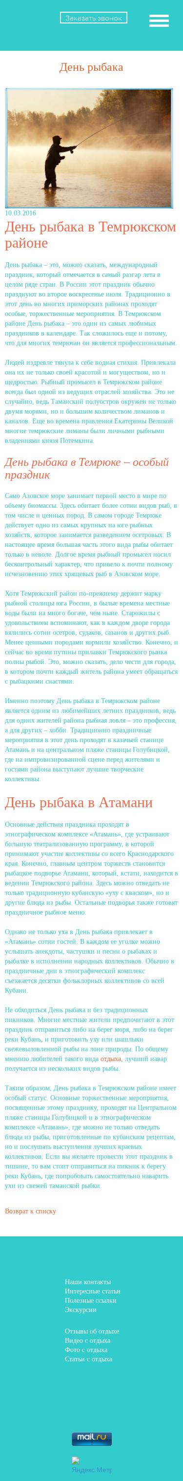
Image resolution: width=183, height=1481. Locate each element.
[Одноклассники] (133, 1385)
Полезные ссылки (91, 1300)
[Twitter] (105, 1385)
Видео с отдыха (87, 1340)
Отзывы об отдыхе (92, 1331)
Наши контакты (88, 1282)
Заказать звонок (93, 18)
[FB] (50, 1385)
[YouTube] (133, 1410)
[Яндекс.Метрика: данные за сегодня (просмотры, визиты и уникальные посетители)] (92, 1465)
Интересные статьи (93, 1291)
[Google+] (77, 1410)
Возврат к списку (30, 1211)
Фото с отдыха (86, 1350)
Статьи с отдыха (88, 1359)
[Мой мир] (50, 1410)
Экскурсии (81, 1310)
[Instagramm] (105, 1410)
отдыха (111, 1059)
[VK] (77, 1385)
